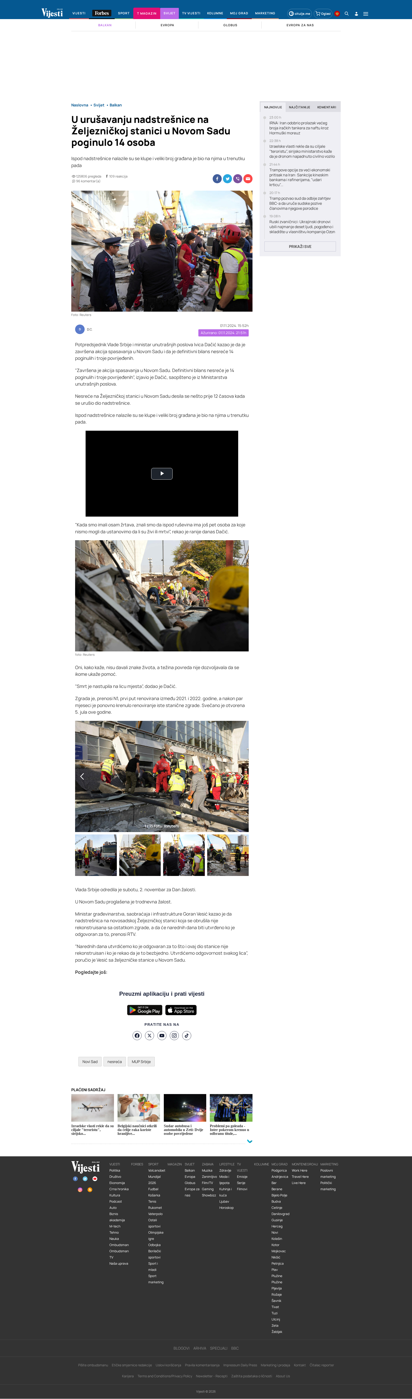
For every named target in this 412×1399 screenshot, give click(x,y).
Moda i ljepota (224, 1179)
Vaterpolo (155, 1214)
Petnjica (278, 1263)
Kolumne (261, 1164)
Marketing (329, 1164)
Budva (276, 1201)
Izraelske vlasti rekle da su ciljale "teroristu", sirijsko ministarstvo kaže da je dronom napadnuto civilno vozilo (302, 151)
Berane (277, 1189)
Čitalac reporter (322, 1365)
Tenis (152, 1201)
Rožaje (277, 1294)
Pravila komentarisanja (202, 1365)
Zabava (208, 1164)
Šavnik (276, 1301)
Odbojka (154, 1245)
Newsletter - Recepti (211, 1376)
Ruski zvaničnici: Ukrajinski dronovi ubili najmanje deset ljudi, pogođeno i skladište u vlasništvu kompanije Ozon (302, 226)
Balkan (190, 1170)
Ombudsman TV (119, 1254)
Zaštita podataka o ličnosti (251, 1376)
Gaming (208, 1189)
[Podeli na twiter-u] (227, 178)
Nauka (114, 1239)
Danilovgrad (280, 1214)
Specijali (218, 1348)
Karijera (128, 1376)
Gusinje (277, 1220)
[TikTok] (186, 1035)
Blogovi (182, 1348)
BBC (235, 1348)
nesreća (115, 1061)
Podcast (115, 1201)
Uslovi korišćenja (168, 1365)
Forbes (137, 1164)
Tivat (275, 1307)
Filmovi (242, 1189)
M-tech (114, 1226)
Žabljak (277, 1332)
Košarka (154, 1195)
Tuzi (275, 1313)
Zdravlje (225, 1170)
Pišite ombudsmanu (93, 1365)
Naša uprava (118, 1263)
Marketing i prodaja (275, 1365)
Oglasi (326, 13)
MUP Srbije (141, 1061)
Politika (114, 1170)
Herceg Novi (277, 1229)
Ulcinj (276, 1319)
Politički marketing (328, 1186)
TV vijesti (242, 1167)
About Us (283, 1376)
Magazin (175, 1164)
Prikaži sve (300, 246)
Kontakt (300, 1365)
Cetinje (277, 1207)
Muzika (207, 1170)
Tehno (114, 1232)
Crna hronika (119, 1189)
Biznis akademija (117, 1217)
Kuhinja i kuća (225, 1192)
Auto (113, 1207)
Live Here (299, 1183)
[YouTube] (161, 1035)
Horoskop (226, 1207)
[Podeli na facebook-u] (217, 178)
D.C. (89, 329)
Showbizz (209, 1195)
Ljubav (224, 1201)
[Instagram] (174, 1035)
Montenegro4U (305, 1164)
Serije (241, 1183)
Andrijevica (280, 1176)
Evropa (190, 1176)
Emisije (242, 1176)
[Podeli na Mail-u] (247, 178)
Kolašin (277, 1239)
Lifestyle (227, 1164)
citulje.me (302, 13)
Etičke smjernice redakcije (132, 1365)
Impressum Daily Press (240, 1365)
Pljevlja (277, 1288)
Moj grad (280, 1164)
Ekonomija (117, 1183)
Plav (275, 1270)
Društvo (115, 1176)
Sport (153, 1164)
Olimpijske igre (156, 1235)
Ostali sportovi (154, 1223)
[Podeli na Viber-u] (237, 178)
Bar (274, 1183)
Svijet (190, 1164)
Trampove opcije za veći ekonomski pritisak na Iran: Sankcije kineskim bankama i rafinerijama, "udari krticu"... (299, 177)
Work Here (299, 1170)
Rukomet (155, 1207)
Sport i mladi (153, 1266)
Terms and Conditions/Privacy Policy (165, 1376)
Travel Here (300, 1176)
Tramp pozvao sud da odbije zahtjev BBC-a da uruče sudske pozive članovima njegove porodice (300, 203)
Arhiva (199, 1348)
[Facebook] (137, 1035)
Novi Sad (90, 1061)
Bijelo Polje (279, 1195)
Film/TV (207, 1183)
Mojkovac (279, 1251)
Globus (190, 1183)
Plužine (277, 1276)
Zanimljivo (209, 1176)
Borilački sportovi (154, 1254)
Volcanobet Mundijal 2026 (156, 1176)
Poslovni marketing (328, 1173)
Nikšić (276, 1257)
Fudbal (153, 1189)
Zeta (275, 1325)
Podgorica (279, 1170)
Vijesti (114, 1164)
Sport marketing (156, 1279)
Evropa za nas (192, 1192)
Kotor (275, 1245)
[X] (149, 1035)
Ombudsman (119, 1245)
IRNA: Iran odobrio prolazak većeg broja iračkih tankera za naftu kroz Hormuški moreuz (299, 128)
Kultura (114, 1195)
